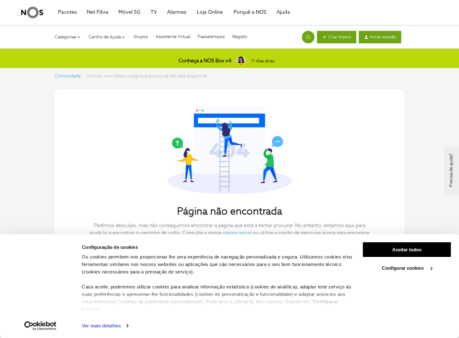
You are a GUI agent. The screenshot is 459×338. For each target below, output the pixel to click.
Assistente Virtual (172, 37)
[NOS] (32, 12)
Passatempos (211, 37)
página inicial (237, 232)
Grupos (140, 37)
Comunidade (67, 76)
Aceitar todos (407, 249)
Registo (239, 37)
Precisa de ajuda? (451, 170)
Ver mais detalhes (101, 325)
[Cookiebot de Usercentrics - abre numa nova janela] (40, 326)
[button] (336, 37)
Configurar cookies (403, 268)
